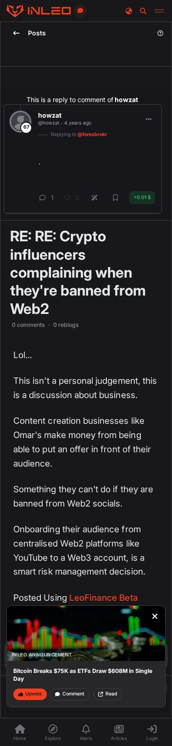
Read (111, 694)
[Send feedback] (80, 11)
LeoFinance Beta (103, 597)
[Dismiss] (155, 616)
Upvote (33, 694)
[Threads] (38, 11)
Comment (73, 694)
